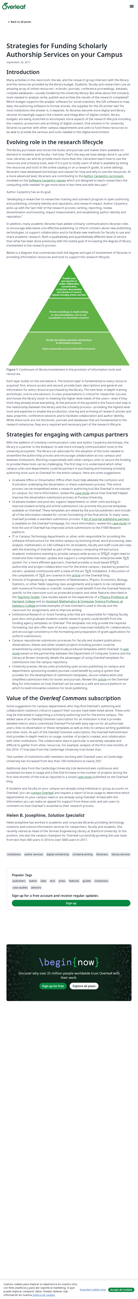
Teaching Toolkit (28, 597)
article (76, 575)
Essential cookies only (93, 1289)
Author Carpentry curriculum (103, 176)
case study (82, 493)
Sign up (71, 903)
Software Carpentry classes (47, 180)
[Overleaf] (14, 6)
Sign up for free (53, 986)
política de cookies (44, 1295)
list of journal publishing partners (107, 519)
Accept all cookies (121, 1289)
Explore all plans (84, 986)
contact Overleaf (42, 793)
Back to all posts (19, 21)
